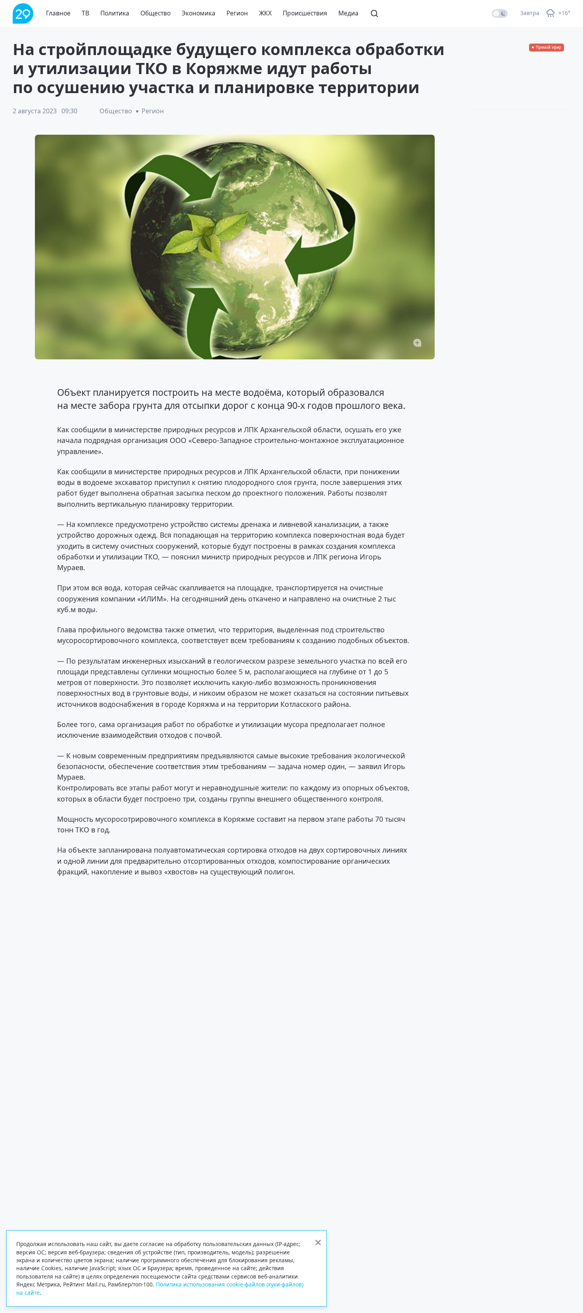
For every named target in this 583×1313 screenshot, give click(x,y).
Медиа (348, 13)
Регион (237, 13)
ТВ (85, 13)
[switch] (500, 13)
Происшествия (305, 13)
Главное (58, 13)
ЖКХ (265, 13)
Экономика (198, 13)
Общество (155, 13)
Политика (114, 13)
